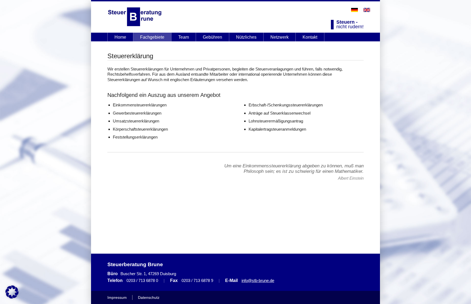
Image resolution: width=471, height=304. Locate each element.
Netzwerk (279, 37)
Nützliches (246, 37)
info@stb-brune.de (257, 280)
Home (120, 37)
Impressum (117, 297)
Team (183, 37)
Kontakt (310, 37)
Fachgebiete (152, 37)
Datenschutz (148, 297)
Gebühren (212, 37)
